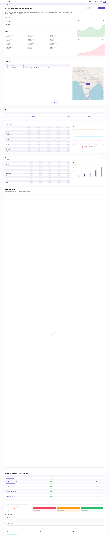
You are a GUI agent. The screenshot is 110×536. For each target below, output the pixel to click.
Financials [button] (22, 4)
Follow (87, 7)
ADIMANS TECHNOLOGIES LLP (10, 483)
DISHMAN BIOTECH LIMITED (10, 493)
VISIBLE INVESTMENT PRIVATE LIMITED (11, 488)
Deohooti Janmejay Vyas (33, 116)
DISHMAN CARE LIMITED (9, 489)
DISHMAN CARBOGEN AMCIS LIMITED (11, 494)
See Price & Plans (95, 1)
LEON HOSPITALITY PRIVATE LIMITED (11, 486)
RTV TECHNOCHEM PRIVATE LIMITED (11, 481)
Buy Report (102, 7)
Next (57, 102)
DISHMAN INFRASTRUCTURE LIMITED (11, 491)
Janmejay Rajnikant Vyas (33, 114)
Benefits (89, 1)
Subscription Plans (93, 7)
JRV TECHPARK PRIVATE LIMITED (10, 479)
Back (53, 102)
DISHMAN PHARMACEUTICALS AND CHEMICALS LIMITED (14, 484)
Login (104, 1)
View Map (88, 83)
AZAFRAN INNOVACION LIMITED (10, 496)
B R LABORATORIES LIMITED (10, 478)
